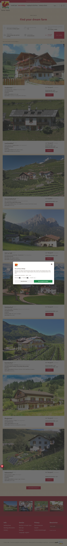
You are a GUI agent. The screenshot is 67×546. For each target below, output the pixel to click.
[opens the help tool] (2, 466)
